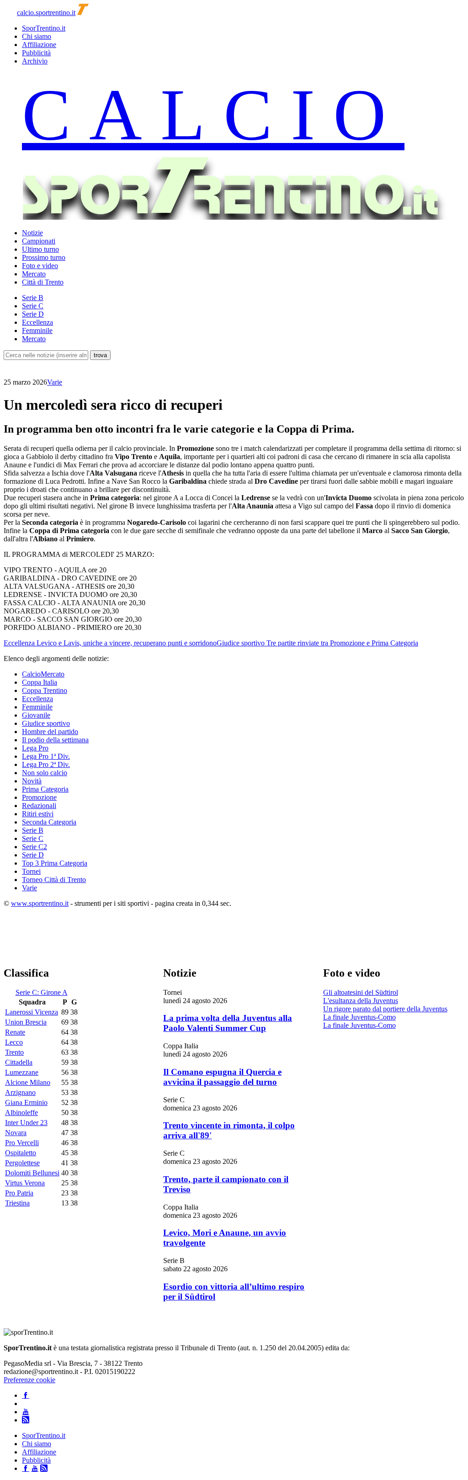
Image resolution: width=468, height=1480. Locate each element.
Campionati (38, 241)
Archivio (35, 61)
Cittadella (18, 1062)
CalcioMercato (43, 674)
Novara (16, 1132)
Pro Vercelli (22, 1143)
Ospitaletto (20, 1153)
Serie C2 (34, 847)
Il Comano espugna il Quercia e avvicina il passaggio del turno (222, 1077)
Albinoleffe (21, 1112)
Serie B (32, 297)
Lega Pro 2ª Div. (46, 764)
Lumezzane (21, 1072)
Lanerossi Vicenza (31, 1012)
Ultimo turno (40, 249)
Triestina (17, 1203)
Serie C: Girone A (42, 992)
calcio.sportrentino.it (46, 12)
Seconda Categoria (49, 822)
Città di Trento (43, 282)
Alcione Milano (27, 1082)
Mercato (34, 274)
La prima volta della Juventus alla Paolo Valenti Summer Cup (227, 1023)
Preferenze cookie (29, 1380)
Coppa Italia (39, 682)
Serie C (32, 306)
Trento (14, 1052)
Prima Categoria (45, 789)
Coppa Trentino (44, 690)
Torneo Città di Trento (54, 879)
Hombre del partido (50, 731)
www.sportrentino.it (40, 903)
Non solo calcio (44, 773)
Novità (32, 781)
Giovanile (36, 715)
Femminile (37, 330)
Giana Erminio (26, 1102)
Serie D (33, 314)
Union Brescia (26, 1022)
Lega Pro (35, 748)
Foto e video (40, 266)
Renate (15, 1032)
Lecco (14, 1042)
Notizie (32, 233)
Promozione (39, 797)
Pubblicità (36, 53)
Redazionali (39, 805)
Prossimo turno (43, 257)
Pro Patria (19, 1193)
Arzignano (20, 1092)
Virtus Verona (25, 1183)
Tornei (31, 871)
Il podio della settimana (55, 740)
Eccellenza (37, 322)
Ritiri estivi (37, 814)
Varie (54, 382)
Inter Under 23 (26, 1122)
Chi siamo (36, 36)
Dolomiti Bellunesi (32, 1173)
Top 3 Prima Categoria (54, 863)
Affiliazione (39, 44)
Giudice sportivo (46, 723)
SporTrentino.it (43, 28)
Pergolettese (22, 1163)
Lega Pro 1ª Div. (46, 756)
